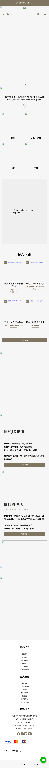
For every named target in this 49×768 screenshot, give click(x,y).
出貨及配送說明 (24, 702)
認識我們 (24, 464)
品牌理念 (24, 654)
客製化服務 (24, 693)
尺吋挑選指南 (24, 686)
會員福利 (24, 683)
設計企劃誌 (24, 660)
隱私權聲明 (24, 666)
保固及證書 (24, 699)
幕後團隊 (24, 657)
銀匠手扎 (24, 663)
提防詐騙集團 (24, 670)
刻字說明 (24, 690)
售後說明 (24, 696)
